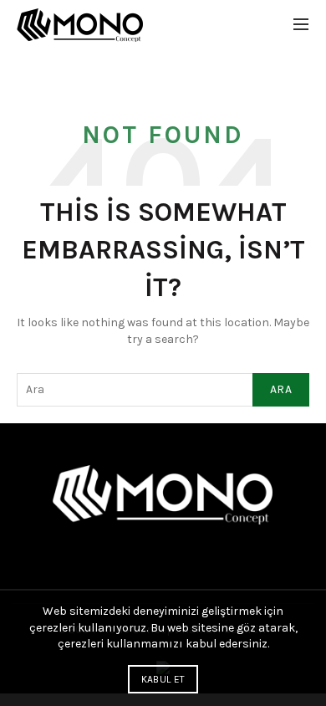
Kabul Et (163, 679)
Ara (281, 389)
